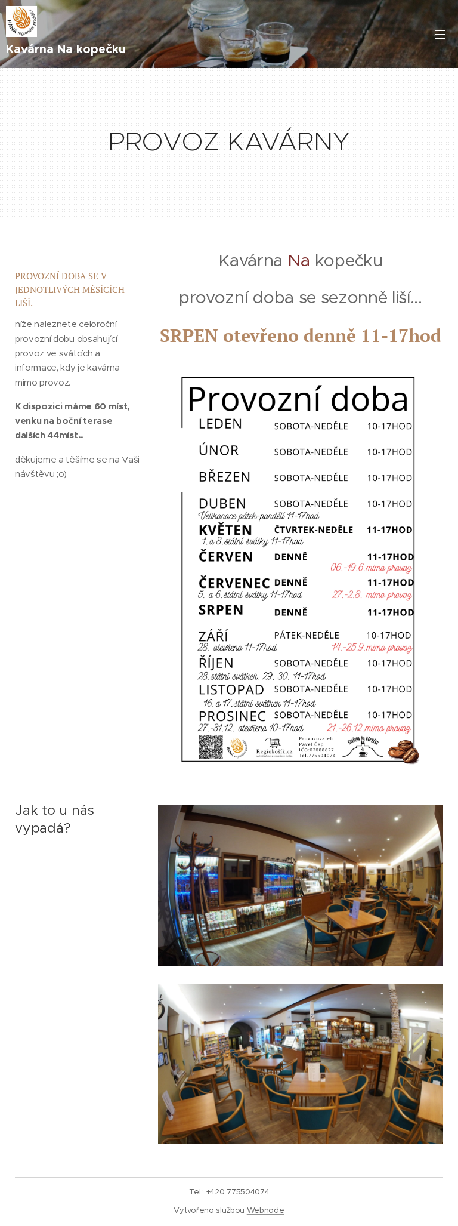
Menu (440, 34)
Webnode (265, 1210)
